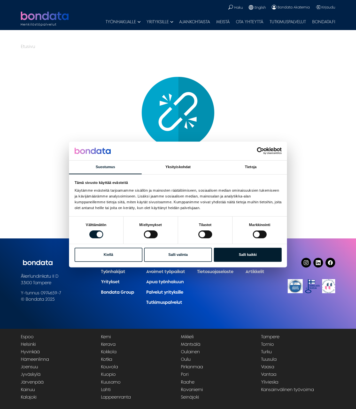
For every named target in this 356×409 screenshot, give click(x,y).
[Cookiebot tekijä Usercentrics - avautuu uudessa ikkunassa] (260, 151)
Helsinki (28, 344)
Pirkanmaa (192, 366)
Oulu (186, 359)
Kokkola (108, 351)
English (260, 7)
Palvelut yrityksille (164, 292)
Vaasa (267, 366)
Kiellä (108, 254)
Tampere (270, 336)
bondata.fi (323, 21)
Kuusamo (111, 382)
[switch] (151, 234)
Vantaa (268, 374)
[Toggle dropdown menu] (139, 21)
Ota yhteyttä (249, 21)
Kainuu (28, 389)
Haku (238, 7)
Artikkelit (255, 271)
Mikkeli (187, 336)
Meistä (223, 21)
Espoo (27, 336)
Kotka (106, 359)
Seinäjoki (190, 397)
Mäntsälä (190, 344)
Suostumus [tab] (105, 167)
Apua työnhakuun (165, 281)
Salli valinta (178, 254)
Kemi (106, 336)
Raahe (187, 382)
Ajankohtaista (194, 21)
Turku (266, 351)
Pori (185, 374)
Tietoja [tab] (250, 167)
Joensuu (29, 366)
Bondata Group (117, 292)
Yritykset (110, 281)
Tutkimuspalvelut (288, 21)
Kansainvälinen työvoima (287, 389)
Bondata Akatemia (294, 7)
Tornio (267, 344)
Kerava (108, 344)
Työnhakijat (113, 271)
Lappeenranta (116, 397)
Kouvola (109, 366)
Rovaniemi (192, 389)
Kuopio (108, 374)
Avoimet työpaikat (165, 271)
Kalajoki (29, 397)
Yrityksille (158, 21)
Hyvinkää (30, 351)
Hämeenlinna (35, 359)
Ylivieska (269, 382)
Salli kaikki (248, 254)
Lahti (106, 389)
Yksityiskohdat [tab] (178, 167)
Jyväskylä (30, 374)
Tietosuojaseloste (215, 271)
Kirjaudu (328, 7)
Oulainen (190, 351)
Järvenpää (32, 382)
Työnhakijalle (121, 21)
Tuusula (269, 359)
